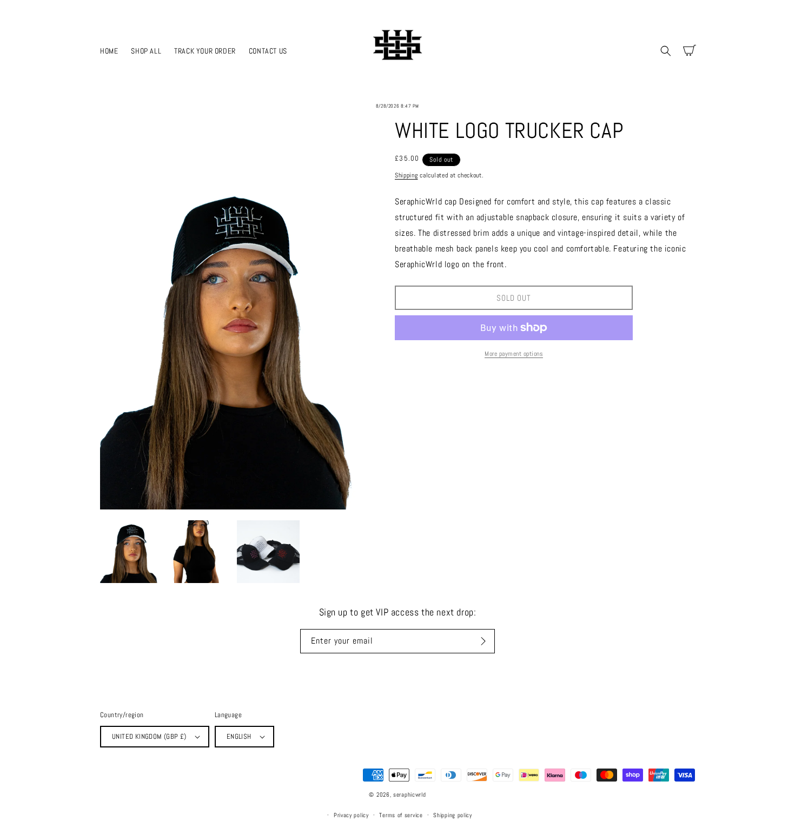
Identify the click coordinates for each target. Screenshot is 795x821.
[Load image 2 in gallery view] (199, 551)
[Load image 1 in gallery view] (131, 551)
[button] (666, 51)
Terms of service (400, 815)
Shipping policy (452, 815)
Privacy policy (351, 815)
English (239, 736)
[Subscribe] (483, 641)
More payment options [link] (514, 353)
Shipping (406, 175)
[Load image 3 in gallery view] (268, 551)
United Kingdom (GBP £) (149, 736)
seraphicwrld (409, 794)
